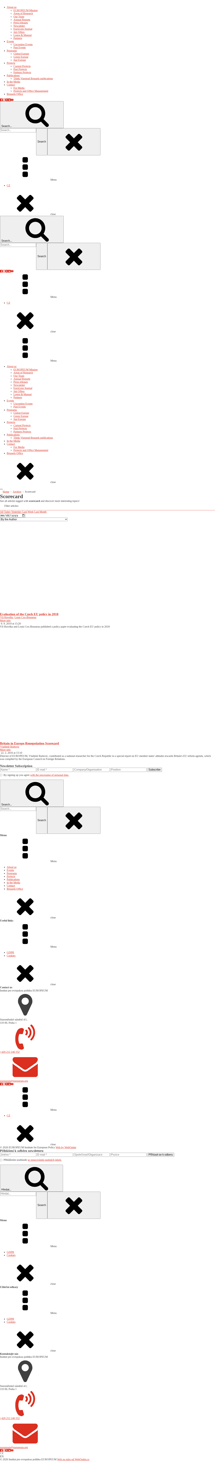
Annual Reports (21, 378)
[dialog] (107, 108)
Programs (12, 409)
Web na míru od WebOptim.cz (73, 1459)
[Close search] (73, 141)
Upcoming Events (23, 403)
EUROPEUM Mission (25, 369)
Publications (13, 434)
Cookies (11, 955)
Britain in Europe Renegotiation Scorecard (29, 743)
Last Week (28, 511)
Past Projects (20, 428)
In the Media (13, 440)
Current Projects (22, 425)
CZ (8, 185)
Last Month (40, 511)
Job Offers (19, 391)
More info (5, 620)
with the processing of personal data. (49, 775)
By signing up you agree (36, 775)
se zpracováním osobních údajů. (45, 1159)
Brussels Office (15, 453)
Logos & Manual (22, 394)
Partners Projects (22, 431)
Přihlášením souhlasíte (33, 1159)
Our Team (18, 375)
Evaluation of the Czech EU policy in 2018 (29, 614)
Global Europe (21, 412)
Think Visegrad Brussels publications (33, 437)
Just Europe (19, 419)
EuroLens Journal (22, 388)
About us (11, 366)
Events (10, 400)
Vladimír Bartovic (9, 746)
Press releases (20, 381)
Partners (17, 397)
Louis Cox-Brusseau (25, 617)
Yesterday (16, 511)
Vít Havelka (6, 617)
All (1, 511)
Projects (11, 422)
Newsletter (19, 385)
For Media (19, 447)
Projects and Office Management (30, 450)
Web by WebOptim (66, 1147)
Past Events (19, 406)
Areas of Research (23, 372)
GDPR (10, 952)
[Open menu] (1, 489)
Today (7, 511)
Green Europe (20, 416)
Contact (11, 444)
